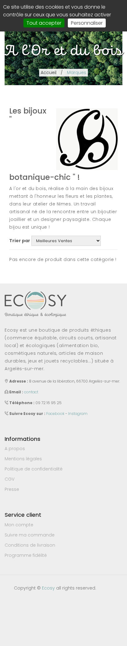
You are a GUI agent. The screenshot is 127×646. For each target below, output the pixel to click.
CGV (9, 479)
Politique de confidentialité (34, 469)
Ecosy (48, 588)
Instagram (78, 413)
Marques (76, 72)
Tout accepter (44, 23)
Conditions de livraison (30, 545)
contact (31, 392)
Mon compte (19, 525)
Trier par (19, 241)
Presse (12, 489)
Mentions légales (23, 459)
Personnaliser (87, 23)
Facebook (55, 413)
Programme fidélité (26, 555)
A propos (15, 448)
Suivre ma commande (30, 535)
